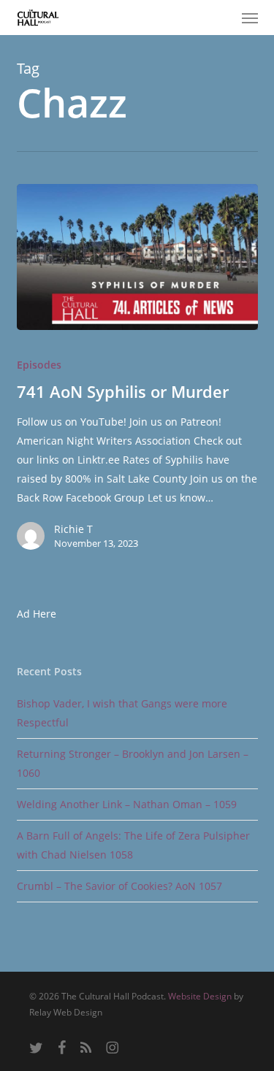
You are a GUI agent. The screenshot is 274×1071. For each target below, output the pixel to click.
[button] (250, 17)
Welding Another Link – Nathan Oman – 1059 (127, 804)
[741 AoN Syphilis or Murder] (137, 257)
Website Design (200, 996)
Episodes (39, 365)
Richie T (73, 529)
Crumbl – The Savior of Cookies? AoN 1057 (119, 886)
